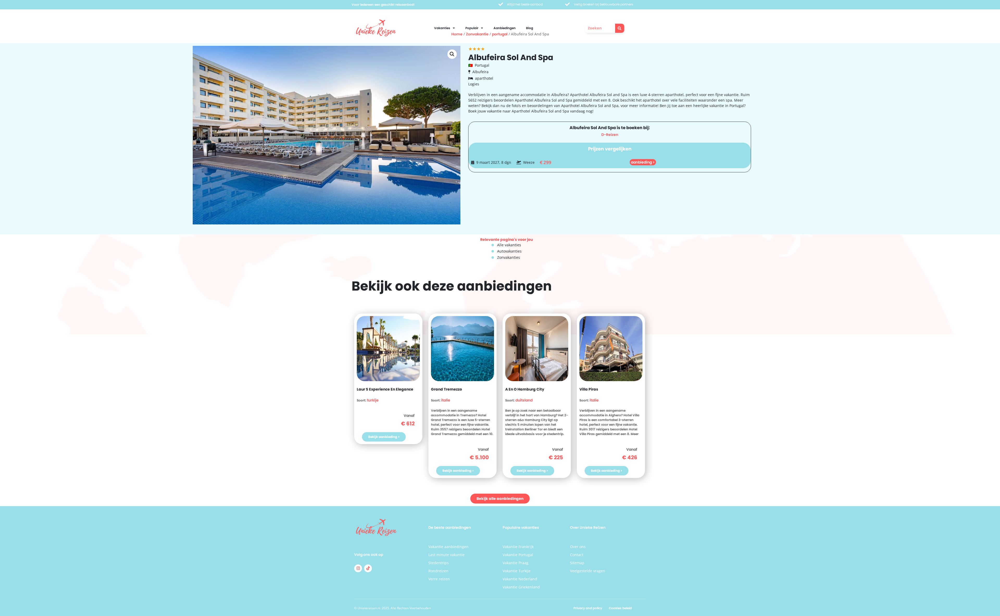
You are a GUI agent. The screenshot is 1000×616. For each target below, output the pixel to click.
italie (445, 400)
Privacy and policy (587, 608)
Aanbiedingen (504, 28)
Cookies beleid (620, 608)
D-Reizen (609, 134)
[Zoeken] (619, 28)
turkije (373, 400)
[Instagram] (358, 568)
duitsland (524, 400)
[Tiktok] (368, 568)
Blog (529, 28)
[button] (452, 54)
